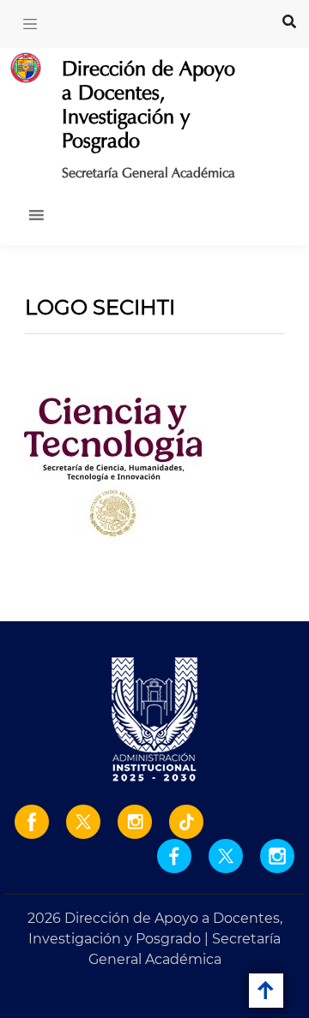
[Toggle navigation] (30, 24)
